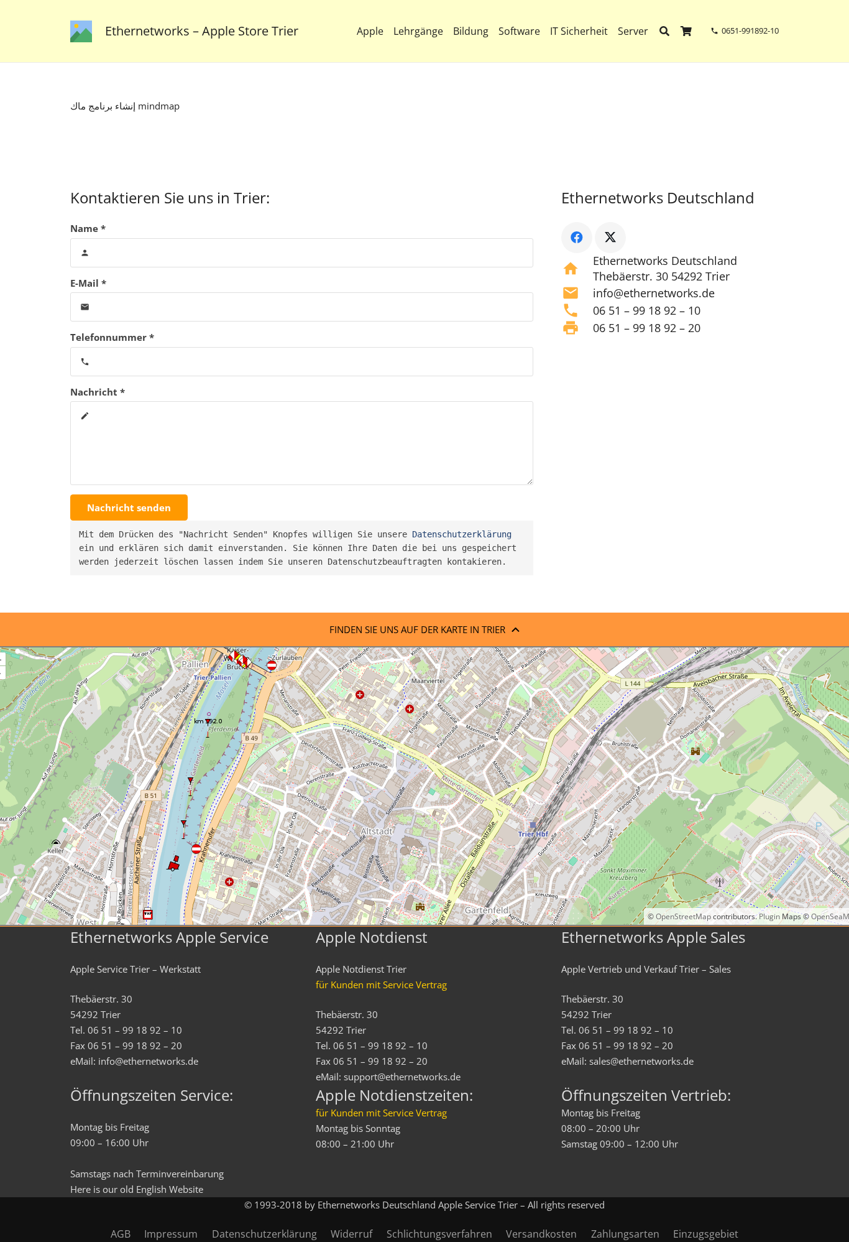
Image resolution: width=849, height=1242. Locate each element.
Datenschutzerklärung (462, 534)
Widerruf (351, 1234)
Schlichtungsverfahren (439, 1234)
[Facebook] (576, 237)
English (151, 1189)
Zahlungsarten (625, 1234)
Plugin (768, 916)
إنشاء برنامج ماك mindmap (125, 106)
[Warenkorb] (686, 31)
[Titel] (81, 31)
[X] (610, 237)
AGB (121, 1234)
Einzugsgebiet (705, 1234)
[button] (656, 31)
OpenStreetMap (683, 916)
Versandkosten (541, 1234)
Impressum (171, 1234)
